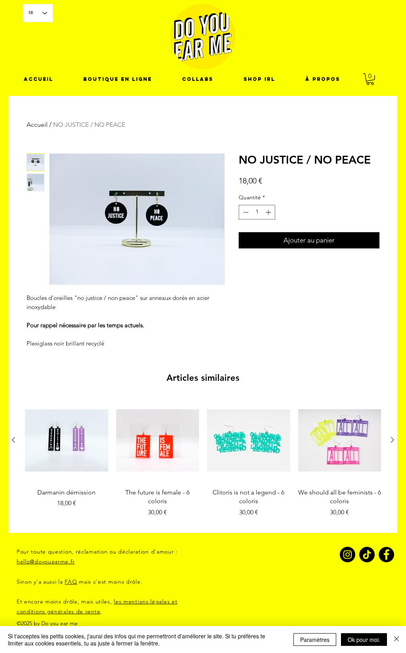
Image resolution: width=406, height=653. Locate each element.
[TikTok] (367, 554)
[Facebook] (386, 554)
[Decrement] (245, 212)
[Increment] (269, 212)
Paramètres (314, 639)
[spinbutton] (257, 212)
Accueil (37, 124)
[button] (197, 79)
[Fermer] (396, 639)
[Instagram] (347, 554)
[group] (203, 462)
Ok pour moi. (364, 639)
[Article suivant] (392, 440)
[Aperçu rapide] (66, 440)
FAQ (71, 581)
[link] (370, 79)
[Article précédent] (13, 440)
